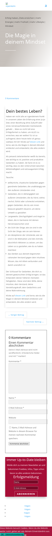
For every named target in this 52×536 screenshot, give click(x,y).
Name (12, 398)
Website (12, 417)
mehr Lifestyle (37, 22)
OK (2, 534)
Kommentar (15, 361)
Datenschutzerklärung (14, 534)
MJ (23, 59)
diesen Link (35, 142)
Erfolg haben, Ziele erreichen (19, 18)
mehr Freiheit (21, 22)
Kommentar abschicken (19, 443)
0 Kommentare (12, 98)
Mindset (9, 26)
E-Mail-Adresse (16, 407)
